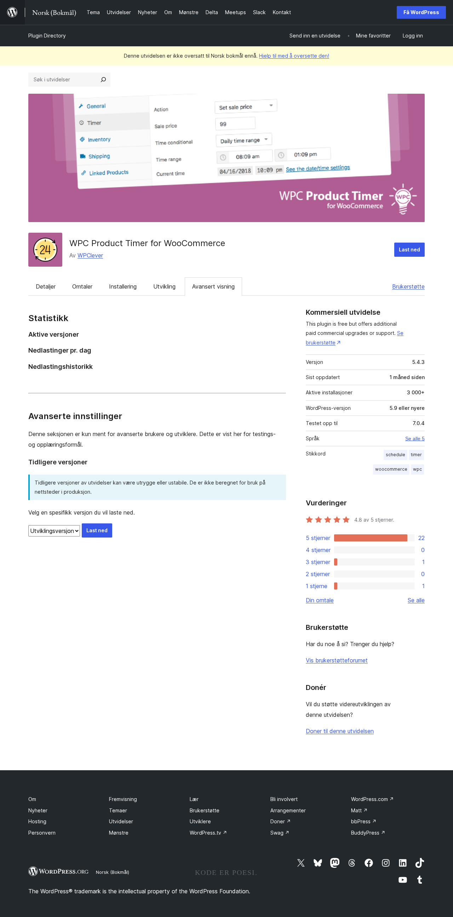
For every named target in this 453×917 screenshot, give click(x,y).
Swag (279, 833)
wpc (417, 469)
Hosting (37, 821)
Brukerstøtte (408, 286)
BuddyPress (368, 833)
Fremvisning (123, 799)
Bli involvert (284, 799)
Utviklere (200, 821)
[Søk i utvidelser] (103, 79)
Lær (194, 799)
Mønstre (118, 833)
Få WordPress (421, 12)
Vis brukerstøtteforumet (337, 660)
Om (32, 799)
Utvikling (164, 286)
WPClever (90, 255)
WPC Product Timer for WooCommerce (147, 243)
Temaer (118, 810)
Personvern (42, 833)
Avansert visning (213, 286)
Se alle (416, 600)
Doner (280, 821)
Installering (123, 286)
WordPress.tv (208, 833)
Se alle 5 (415, 438)
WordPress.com (372, 799)
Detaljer (46, 286)
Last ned (409, 249)
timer (416, 454)
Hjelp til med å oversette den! (294, 56)
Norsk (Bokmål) (112, 872)
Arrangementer (288, 810)
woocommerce (391, 469)
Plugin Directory (47, 36)
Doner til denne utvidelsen (340, 731)
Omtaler (82, 286)
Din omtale (320, 600)
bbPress (364, 821)
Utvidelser (121, 821)
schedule (395, 454)
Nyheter (37, 810)
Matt (359, 810)
